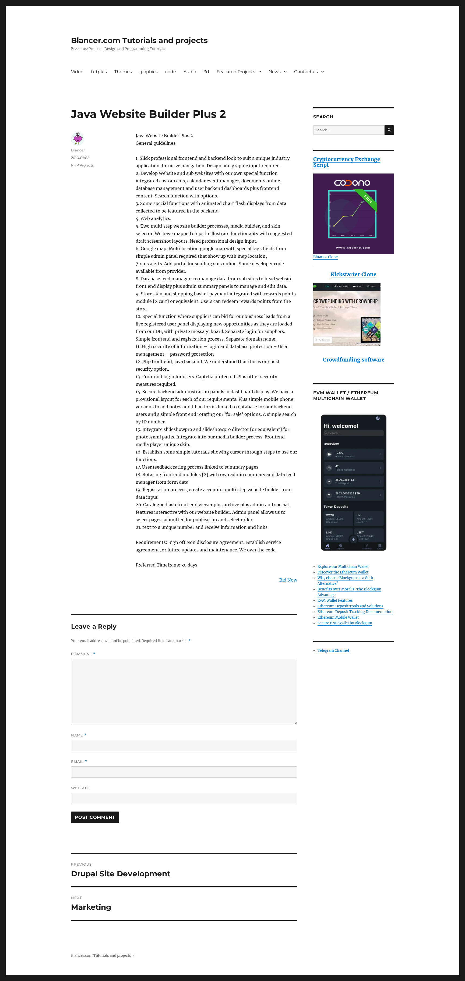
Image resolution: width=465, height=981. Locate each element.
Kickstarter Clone (353, 274)
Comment (83, 654)
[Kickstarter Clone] (353, 314)
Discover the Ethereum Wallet (343, 572)
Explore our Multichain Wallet (343, 566)
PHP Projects (82, 165)
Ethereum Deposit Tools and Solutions (350, 606)
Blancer (78, 150)
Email (79, 761)
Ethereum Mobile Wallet (338, 617)
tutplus (99, 71)
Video (77, 71)
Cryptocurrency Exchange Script (346, 162)
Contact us (306, 71)
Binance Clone (325, 257)
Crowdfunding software (354, 359)
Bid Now (288, 580)
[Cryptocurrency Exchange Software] (353, 213)
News (275, 71)
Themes (123, 71)
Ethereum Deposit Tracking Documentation (355, 612)
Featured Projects (236, 71)
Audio (190, 71)
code (170, 71)
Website (80, 788)
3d (206, 71)
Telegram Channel (333, 650)
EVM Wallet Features (335, 600)
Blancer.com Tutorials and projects (139, 40)
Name (79, 735)
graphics (148, 71)
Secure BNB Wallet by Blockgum (345, 623)
